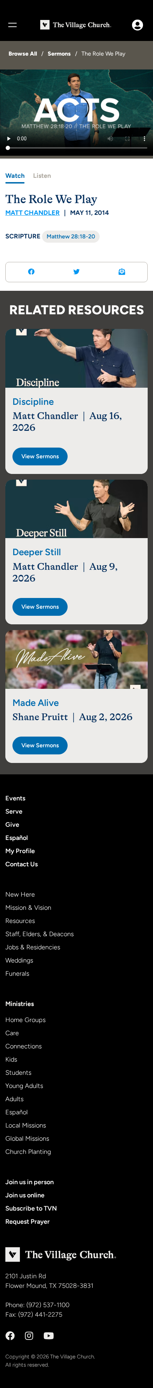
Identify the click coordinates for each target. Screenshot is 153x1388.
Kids (11, 1059)
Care (12, 1033)
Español (16, 838)
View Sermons (40, 456)
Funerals (17, 973)
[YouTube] (48, 1336)
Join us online (24, 1195)
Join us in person (29, 1182)
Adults (14, 1099)
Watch (15, 176)
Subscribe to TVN (31, 1208)
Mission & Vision (28, 908)
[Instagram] (29, 1336)
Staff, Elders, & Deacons (39, 934)
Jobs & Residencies (32, 947)
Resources (20, 921)
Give (12, 825)
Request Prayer (27, 1222)
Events (15, 798)
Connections (23, 1046)
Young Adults (24, 1086)
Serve (13, 811)
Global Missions (27, 1138)
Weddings (19, 960)
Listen (42, 176)
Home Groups (25, 1020)
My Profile (20, 851)
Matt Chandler (32, 213)
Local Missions (25, 1125)
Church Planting (28, 1152)
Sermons (59, 53)
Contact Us (21, 864)
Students (18, 1073)
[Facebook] (10, 1336)
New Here (20, 894)
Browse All (23, 53)
